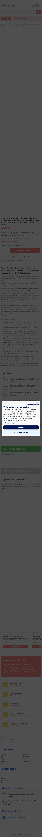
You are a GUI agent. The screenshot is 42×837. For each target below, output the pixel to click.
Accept (21, 427)
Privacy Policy (10, 423)
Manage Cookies (21, 432)
